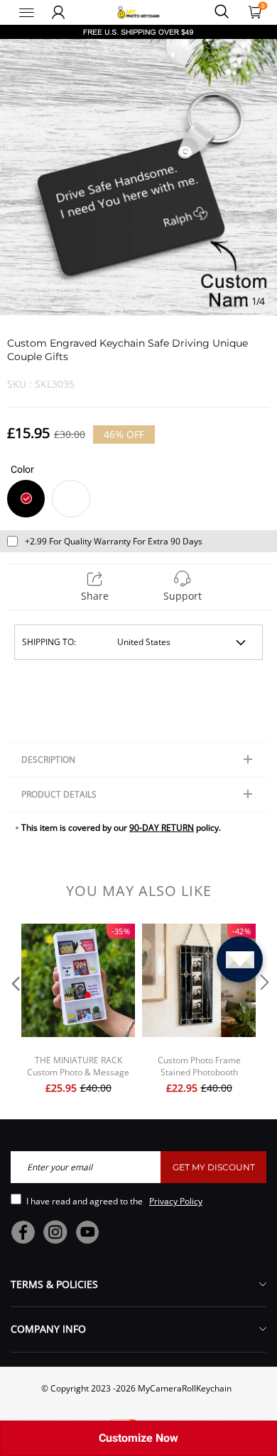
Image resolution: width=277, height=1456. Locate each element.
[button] (14, 1010)
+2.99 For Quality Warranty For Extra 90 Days (113, 541)
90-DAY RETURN (161, 828)
